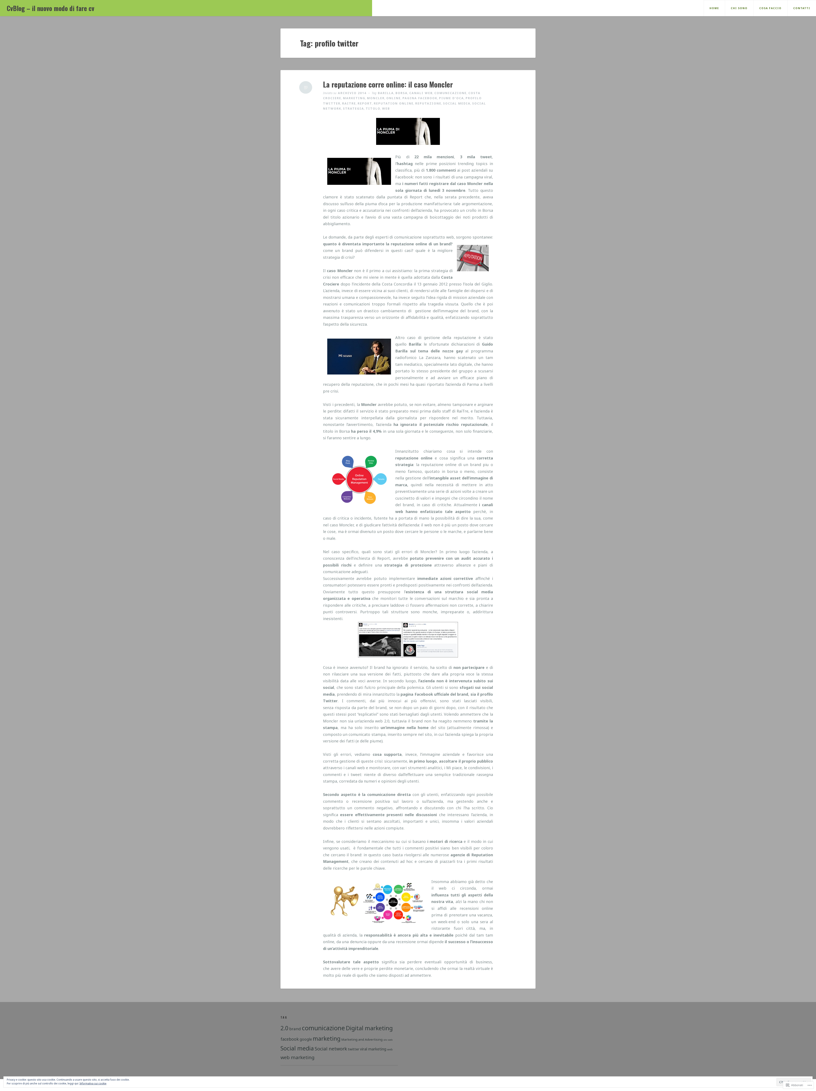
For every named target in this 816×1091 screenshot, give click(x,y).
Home (714, 8)
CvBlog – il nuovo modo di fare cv (50, 8)
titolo (373, 108)
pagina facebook (419, 98)
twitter (353, 1049)
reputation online (394, 103)
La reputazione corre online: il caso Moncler (388, 84)
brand (295, 1028)
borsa (401, 93)
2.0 (284, 1028)
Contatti (801, 8)
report (365, 103)
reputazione (428, 103)
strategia (353, 108)
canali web (421, 93)
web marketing (297, 1057)
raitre (349, 103)
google (306, 1039)
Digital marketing (369, 1028)
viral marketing (373, 1048)
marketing (354, 98)
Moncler (376, 98)
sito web (388, 1039)
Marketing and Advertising (361, 1039)
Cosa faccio (770, 8)
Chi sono (739, 8)
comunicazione (450, 93)
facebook (289, 1039)
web (386, 108)
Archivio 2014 (352, 93)
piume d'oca (451, 98)
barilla (386, 93)
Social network (331, 1048)
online (393, 98)
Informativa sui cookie (92, 1083)
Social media (456, 103)
